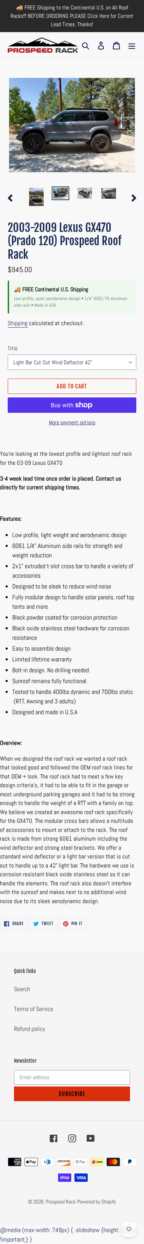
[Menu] (131, 45)
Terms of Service (33, 1009)
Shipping (18, 323)
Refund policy (29, 1029)
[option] (36, 197)
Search (22, 989)
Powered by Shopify (96, 1201)
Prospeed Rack (61, 1201)
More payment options (72, 422)
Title (12, 348)
